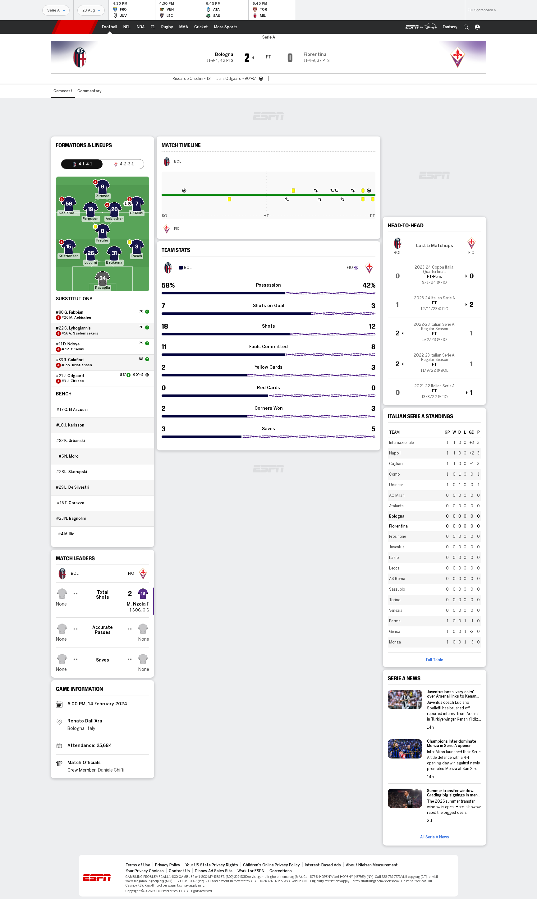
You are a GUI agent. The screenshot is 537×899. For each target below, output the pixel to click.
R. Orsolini (75, 349)
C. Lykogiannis (77, 328)
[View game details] (434, 275)
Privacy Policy (167, 865)
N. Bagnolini (75, 518)
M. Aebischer (80, 318)
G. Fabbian (73, 312)
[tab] (82, 164)
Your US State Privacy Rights (211, 865)
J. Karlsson (74, 425)
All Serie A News (434, 837)
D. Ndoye (71, 344)
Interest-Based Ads (323, 865)
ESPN (75, 27)
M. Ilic (69, 534)
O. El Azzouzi (76, 410)
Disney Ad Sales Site (213, 871)
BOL (177, 162)
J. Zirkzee (75, 381)
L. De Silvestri (76, 487)
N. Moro (71, 456)
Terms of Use (138, 865)
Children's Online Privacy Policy (271, 865)
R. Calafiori (74, 360)
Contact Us (179, 871)
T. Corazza (74, 503)
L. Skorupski (75, 472)
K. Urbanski (74, 441)
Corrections (280, 871)
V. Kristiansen (80, 365)
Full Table (434, 660)
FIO (177, 229)
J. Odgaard (74, 376)
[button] (466, 27)
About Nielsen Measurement (372, 865)
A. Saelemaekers (83, 333)
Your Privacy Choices (145, 871)
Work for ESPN (250, 871)
